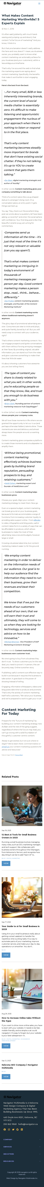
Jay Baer (8, 180)
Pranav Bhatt (19, 755)
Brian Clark (9, 404)
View (6, 863)
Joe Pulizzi (9, 301)
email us (5, 747)
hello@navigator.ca (28, 1124)
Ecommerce (25, 1039)
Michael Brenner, (12, 642)
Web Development (8, 1041)
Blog (4, 858)
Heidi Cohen (10, 483)
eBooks (37, 520)
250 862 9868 (10, 1124)
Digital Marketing (13, 858)
